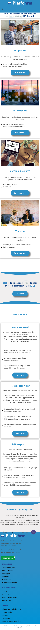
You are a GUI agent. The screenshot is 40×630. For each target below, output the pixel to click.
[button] (2, 9)
